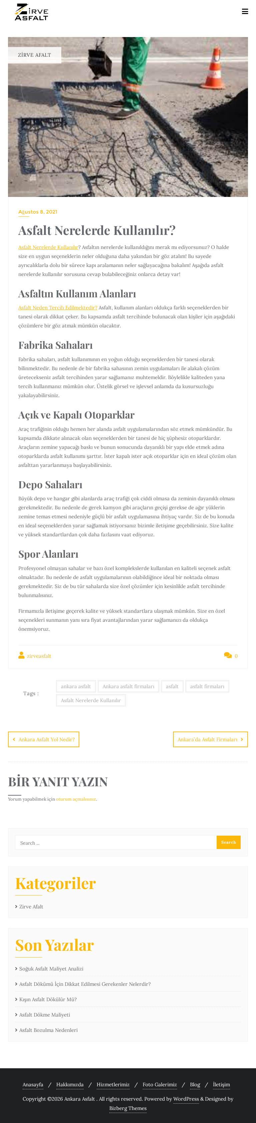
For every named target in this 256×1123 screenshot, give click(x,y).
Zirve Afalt (31, 906)
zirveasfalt (38, 656)
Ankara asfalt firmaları (128, 686)
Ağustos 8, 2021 (37, 212)
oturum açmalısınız (76, 799)
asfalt (172, 686)
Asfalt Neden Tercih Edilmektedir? (57, 307)
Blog (195, 1084)
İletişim (221, 1084)
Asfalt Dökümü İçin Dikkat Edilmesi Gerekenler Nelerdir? (85, 984)
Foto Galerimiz (160, 1084)
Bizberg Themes (128, 1108)
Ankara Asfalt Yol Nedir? (47, 739)
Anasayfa (33, 1084)
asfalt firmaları (207, 686)
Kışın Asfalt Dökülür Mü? (48, 999)
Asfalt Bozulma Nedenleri (48, 1030)
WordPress (186, 1099)
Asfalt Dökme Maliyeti (44, 1015)
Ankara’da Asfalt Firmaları (207, 739)
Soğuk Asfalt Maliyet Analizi (51, 968)
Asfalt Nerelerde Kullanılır (48, 247)
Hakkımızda (70, 1084)
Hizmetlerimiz (113, 1084)
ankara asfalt (76, 686)
